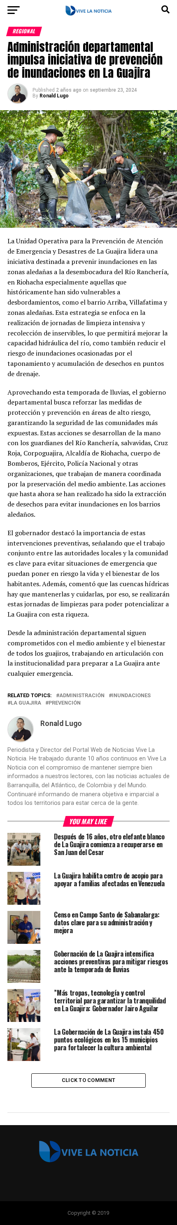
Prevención (65, 703)
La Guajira (26, 703)
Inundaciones (131, 695)
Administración (82, 695)
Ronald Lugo (54, 96)
